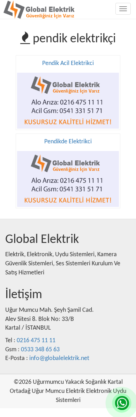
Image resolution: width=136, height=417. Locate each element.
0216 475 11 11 (36, 340)
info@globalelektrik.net (59, 358)
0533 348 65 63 (40, 349)
